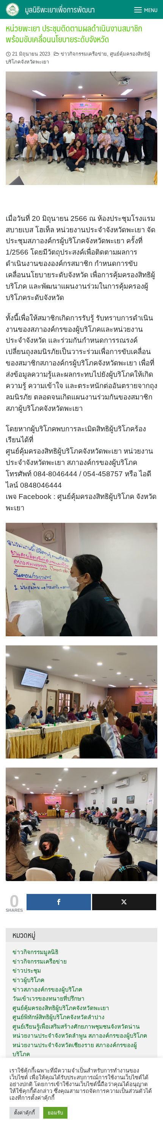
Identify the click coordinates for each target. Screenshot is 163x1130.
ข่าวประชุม (27, 970)
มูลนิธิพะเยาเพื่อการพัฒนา (60, 9)
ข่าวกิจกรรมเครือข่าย (84, 54)
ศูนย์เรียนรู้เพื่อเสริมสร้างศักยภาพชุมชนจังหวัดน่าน (76, 1026)
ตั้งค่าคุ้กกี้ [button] (24, 1113)
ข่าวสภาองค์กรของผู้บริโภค (47, 989)
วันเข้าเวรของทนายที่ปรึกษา (49, 998)
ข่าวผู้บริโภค (28, 980)
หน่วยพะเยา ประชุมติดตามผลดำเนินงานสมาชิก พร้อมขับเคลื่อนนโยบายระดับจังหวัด (74, 33)
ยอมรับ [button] (55, 1113)
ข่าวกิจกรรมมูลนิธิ (35, 952)
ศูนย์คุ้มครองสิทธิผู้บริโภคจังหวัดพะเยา (61, 1008)
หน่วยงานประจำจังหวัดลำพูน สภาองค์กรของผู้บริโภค (80, 1035)
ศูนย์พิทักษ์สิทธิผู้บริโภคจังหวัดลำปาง (59, 1017)
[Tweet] (124, 902)
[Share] (59, 902)
